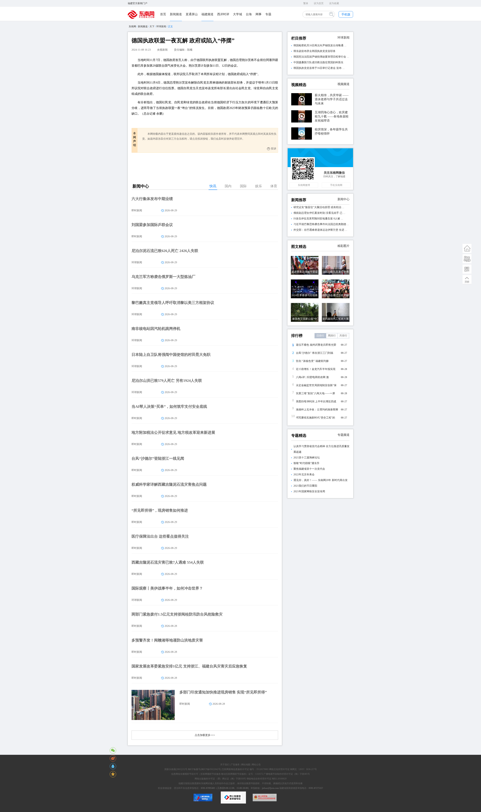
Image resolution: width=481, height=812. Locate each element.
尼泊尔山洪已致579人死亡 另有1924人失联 (167, 380)
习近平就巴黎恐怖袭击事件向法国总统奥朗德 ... (321, 224)
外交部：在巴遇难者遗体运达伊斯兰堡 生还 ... (320, 229)
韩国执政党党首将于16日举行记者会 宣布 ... (319, 68)
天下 (152, 26)
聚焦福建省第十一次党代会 (309, 468)
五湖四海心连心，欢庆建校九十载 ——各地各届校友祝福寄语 (332, 116)
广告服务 (235, 764)
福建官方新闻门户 (137, 3)
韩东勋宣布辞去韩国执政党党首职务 (314, 51)
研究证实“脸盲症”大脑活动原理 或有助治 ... (318, 207)
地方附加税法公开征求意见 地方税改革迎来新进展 (173, 432)
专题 (268, 14)
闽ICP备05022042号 (211, 769)
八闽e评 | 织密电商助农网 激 (312, 377)
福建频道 (207, 14)
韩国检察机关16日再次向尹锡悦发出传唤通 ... (319, 45)
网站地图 (245, 764)
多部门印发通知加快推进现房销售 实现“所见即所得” (223, 692)
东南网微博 (304, 185)
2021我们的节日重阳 (305, 485)
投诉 (273, 148)
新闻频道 (176, 14)
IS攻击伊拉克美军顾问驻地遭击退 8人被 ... (318, 218)
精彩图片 (343, 245)
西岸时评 (223, 14)
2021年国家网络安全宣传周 (309, 491)
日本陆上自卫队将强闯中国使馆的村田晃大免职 (171, 354)
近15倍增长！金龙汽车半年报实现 (315, 369)
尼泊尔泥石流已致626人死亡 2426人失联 (165, 251)
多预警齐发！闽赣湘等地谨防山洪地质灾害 (167, 640)
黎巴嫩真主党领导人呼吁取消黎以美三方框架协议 (173, 303)
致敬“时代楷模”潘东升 (306, 463)
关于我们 (224, 764)
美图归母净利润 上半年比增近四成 (316, 401)
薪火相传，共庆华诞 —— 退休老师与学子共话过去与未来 (332, 99)
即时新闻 (137, 210)
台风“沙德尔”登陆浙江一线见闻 (158, 458)
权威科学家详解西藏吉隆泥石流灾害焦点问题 (169, 484)
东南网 (132, 26)
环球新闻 (161, 26)
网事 (259, 14)
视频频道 (343, 84)
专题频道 (343, 434)
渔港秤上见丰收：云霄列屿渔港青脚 (317, 409)
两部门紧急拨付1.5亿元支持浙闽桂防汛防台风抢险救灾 (177, 614)
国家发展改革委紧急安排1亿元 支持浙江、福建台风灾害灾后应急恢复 (189, 666)
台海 (249, 14)
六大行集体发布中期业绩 (152, 199)
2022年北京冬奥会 (304, 474)
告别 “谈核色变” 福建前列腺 (312, 361)
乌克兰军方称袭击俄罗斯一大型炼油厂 (163, 277)
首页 (163, 14)
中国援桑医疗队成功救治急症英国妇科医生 (318, 62)
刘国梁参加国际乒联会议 (152, 225)
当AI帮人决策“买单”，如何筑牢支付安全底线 (169, 406)
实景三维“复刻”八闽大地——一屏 (315, 393)
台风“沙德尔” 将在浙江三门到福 (314, 353)
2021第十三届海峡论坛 (306, 457)
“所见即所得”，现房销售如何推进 (160, 510)
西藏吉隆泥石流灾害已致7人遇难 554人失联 (168, 562)
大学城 (237, 14)
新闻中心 (343, 199)
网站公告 (256, 764)
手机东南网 (336, 185)
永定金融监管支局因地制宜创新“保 (316, 385)
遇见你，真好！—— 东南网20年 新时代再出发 (320, 480)
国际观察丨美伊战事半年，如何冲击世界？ (167, 588)
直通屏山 (192, 14)
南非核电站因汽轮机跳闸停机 (156, 328)
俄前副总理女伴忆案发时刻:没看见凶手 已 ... (319, 213)
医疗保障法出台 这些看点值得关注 (160, 536)
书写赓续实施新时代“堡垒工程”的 (315, 417)
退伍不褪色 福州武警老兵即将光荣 (316, 344)
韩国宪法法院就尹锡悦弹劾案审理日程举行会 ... (321, 56)
